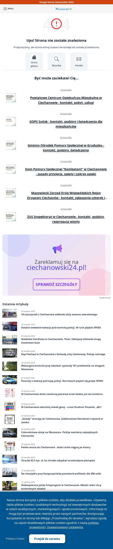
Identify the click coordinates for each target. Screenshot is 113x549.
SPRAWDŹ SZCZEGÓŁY (56, 284)
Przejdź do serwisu (47, 539)
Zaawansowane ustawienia (65, 527)
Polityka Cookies (15, 538)
